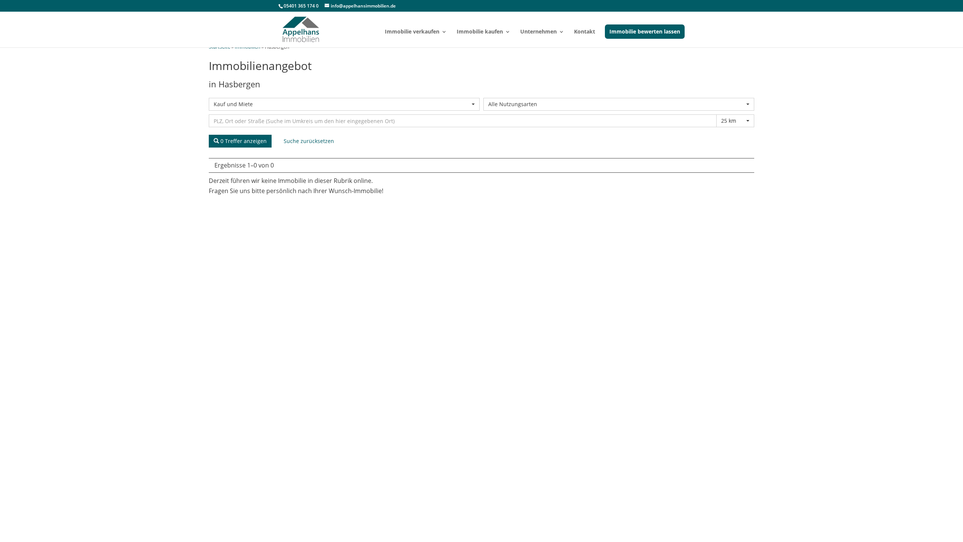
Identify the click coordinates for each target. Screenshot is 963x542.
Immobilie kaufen (480, 32)
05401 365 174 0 (301, 6)
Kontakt (584, 32)
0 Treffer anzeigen (243, 141)
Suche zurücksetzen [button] (309, 141)
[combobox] (344, 104)
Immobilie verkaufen (412, 32)
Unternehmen (538, 32)
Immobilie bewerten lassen (644, 31)
